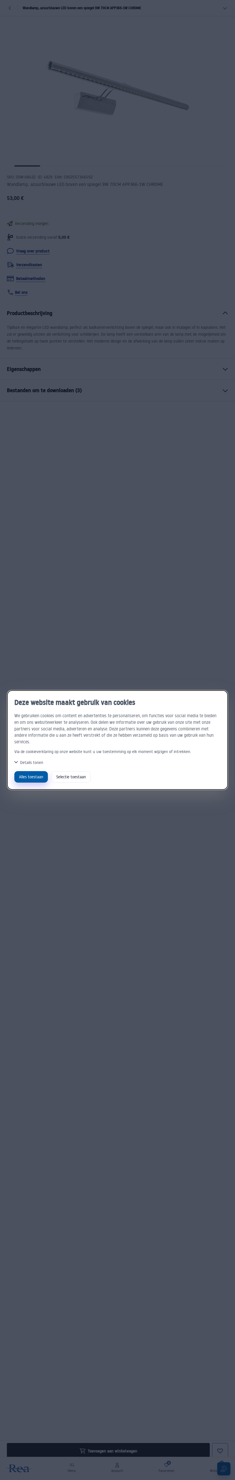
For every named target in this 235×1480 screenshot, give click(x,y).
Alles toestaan (31, 776)
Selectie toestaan (71, 776)
